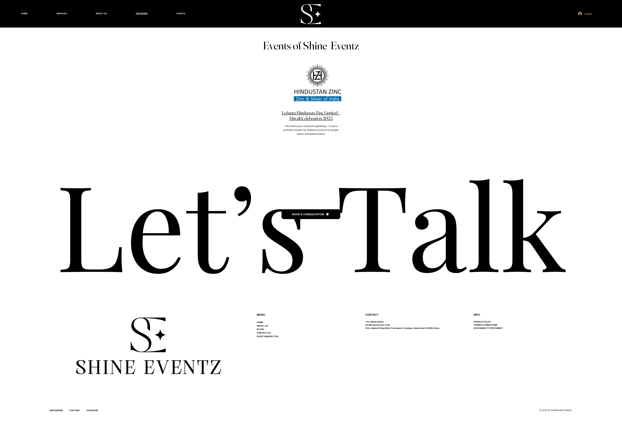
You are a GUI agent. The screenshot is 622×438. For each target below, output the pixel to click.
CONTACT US (264, 332)
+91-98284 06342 (374, 321)
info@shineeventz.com (377, 324)
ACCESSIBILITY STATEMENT (488, 328)
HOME (260, 322)
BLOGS (260, 329)
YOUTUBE (74, 410)
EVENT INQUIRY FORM (268, 336)
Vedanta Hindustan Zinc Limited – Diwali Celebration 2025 (311, 115)
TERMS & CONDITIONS (485, 324)
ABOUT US (262, 325)
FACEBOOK (92, 410)
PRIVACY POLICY (482, 321)
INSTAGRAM (56, 410)
